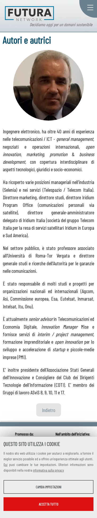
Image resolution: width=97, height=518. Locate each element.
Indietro (48, 410)
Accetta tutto (48, 504)
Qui (6, 464)
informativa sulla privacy (48, 470)
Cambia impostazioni (48, 487)
